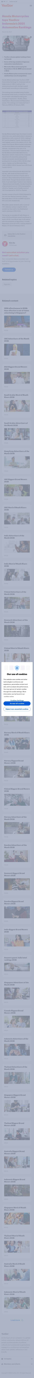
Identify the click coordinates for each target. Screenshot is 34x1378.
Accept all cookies (17, 703)
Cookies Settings (17, 700)
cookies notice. (9, 696)
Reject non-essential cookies (17, 709)
